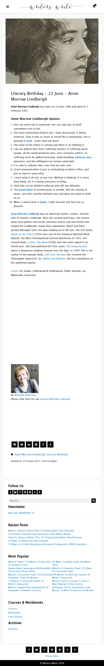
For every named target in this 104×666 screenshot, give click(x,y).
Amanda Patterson (25, 395)
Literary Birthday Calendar (55, 399)
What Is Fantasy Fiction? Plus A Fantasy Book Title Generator (41, 530)
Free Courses (15, 617)
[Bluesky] (21, 444)
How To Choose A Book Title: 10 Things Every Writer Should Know (44, 537)
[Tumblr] (50, 444)
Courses (12, 608)
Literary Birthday (57, 454)
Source (15, 271)
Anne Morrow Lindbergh (30, 454)
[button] (7, 6)
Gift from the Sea (55, 254)
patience (80, 157)
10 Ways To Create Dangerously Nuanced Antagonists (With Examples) (47, 544)
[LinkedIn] (28, 444)
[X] (43, 444)
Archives (13, 629)
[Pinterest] (36, 444)
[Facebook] (14, 444)
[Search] (93, 500)
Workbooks (14, 612)
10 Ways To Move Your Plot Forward (28, 541)
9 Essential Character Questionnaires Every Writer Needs (39, 534)
